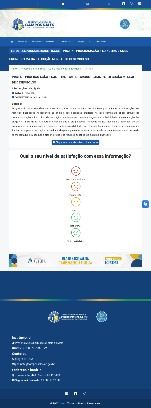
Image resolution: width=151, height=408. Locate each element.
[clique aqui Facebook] (75, 394)
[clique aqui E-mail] (67, 394)
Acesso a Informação (33, 68)
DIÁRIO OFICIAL (101, 42)
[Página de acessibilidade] (87, 4)
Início (15, 68)
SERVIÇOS (80, 42)
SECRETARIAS (51, 42)
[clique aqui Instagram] (84, 394)
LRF (89, 42)
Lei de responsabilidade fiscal (64, 68)
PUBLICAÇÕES (67, 42)
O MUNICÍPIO (37, 42)
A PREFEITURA (22, 42)
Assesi (62, 403)
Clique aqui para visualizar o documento (76, 142)
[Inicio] (12, 42)
